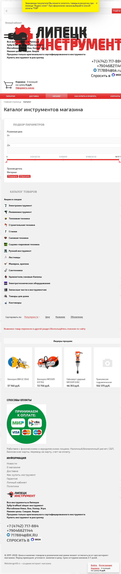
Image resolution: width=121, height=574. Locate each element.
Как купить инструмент (21, 474)
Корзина (20, 82)
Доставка (12, 470)
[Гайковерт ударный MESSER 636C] (78, 362)
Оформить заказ (25, 88)
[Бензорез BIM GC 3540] (19, 362)
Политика (13, 486)
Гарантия (12, 478)
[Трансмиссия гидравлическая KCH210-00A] (107, 362)
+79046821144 (20, 530)
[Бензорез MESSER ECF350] (48, 362)
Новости (12, 463)
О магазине (13, 467)
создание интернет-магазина (37, 563)
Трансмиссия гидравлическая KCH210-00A (104, 382)
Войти (94, 565)
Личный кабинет (17, 482)
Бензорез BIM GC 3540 (18, 379)
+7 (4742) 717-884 (23, 525)
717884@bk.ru (24, 535)
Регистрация (105, 565)
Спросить (99, 75)
